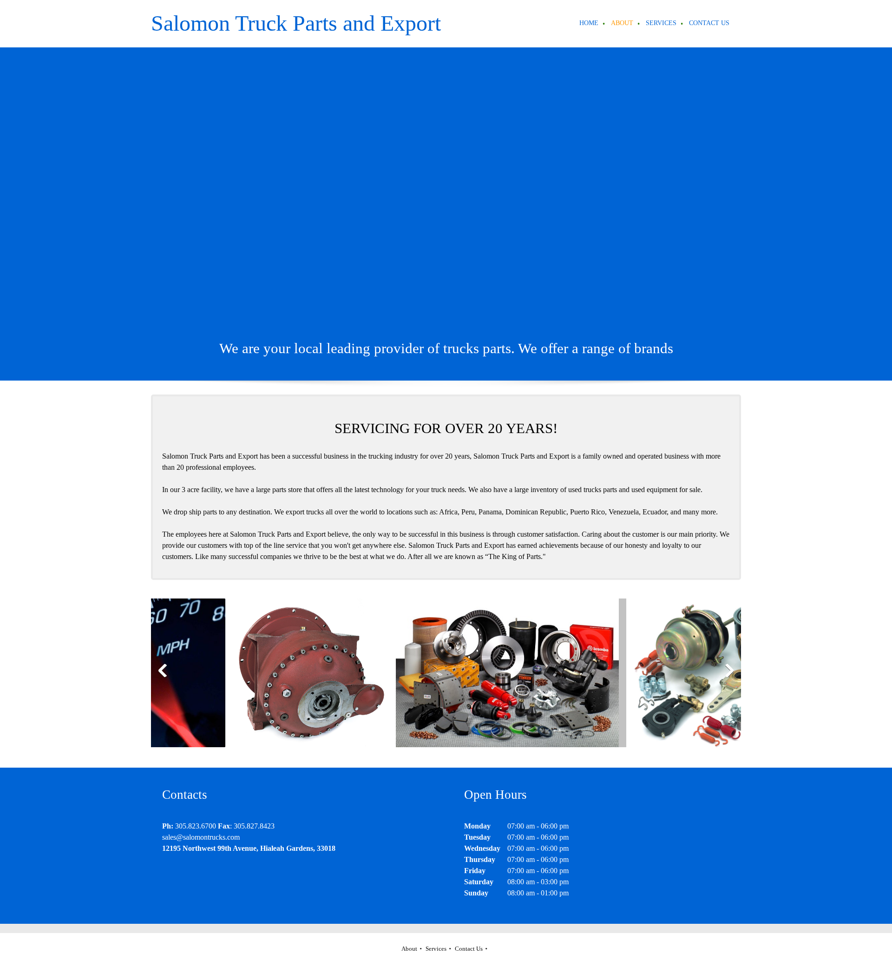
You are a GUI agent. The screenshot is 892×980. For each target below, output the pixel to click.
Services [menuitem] (436, 948)
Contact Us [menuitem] (469, 948)
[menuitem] (589, 24)
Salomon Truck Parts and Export (296, 23)
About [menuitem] (409, 948)
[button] (267, 673)
